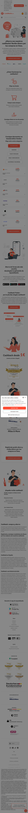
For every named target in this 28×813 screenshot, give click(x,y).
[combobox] (23, 397)
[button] (14, 415)
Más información (18, 404)
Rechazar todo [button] (14, 411)
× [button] (25, 397)
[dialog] (14, 406)
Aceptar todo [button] (14, 408)
